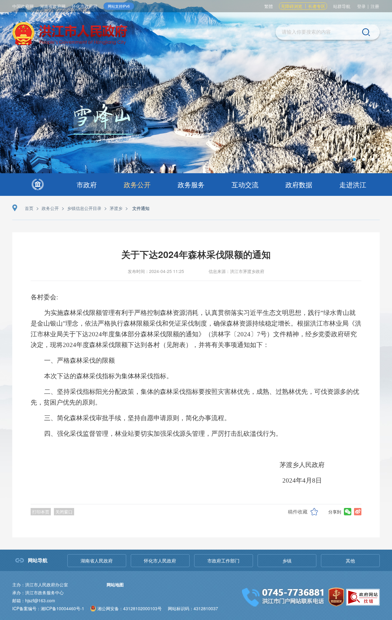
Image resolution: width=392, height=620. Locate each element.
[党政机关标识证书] (336, 596)
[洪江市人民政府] (69, 34)
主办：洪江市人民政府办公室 (40, 584)
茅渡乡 (116, 208)
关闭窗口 (64, 512)
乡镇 (287, 560)
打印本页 (40, 512)
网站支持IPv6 (119, 6)
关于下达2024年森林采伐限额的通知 (196, 254)
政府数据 (298, 184)
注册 (375, 6)
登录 (361, 6)
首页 (29, 208)
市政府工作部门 (223, 560)
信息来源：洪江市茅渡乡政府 (236, 271)
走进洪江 (352, 184)
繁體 (268, 6)
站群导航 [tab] (341, 6)
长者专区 (316, 6)
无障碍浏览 (291, 6)
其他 (350, 560)
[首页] (38, 184)
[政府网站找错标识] (363, 596)
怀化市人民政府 (160, 560)
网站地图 (115, 584)
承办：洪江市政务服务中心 (38, 592)
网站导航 (37, 560)
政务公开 (137, 184)
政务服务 (191, 184)
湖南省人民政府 (97, 560)
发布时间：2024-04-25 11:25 (156, 271)
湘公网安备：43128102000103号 (129, 608)
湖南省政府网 (53, 6)
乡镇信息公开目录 (84, 208)
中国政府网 (23, 6)
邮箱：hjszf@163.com (33, 600)
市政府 (87, 184)
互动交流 (245, 184)
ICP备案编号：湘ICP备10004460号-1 (48, 608)
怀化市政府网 (84, 6)
